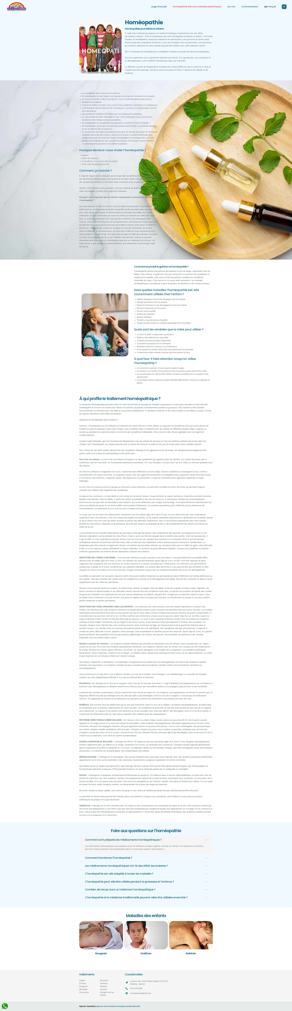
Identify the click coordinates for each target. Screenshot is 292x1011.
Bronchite (104, 980)
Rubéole (191, 953)
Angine (82, 980)
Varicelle (103, 989)
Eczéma (82, 983)
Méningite (83, 989)
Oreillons (145, 953)
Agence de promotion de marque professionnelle (118, 1006)
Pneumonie (84, 992)
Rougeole (101, 953)
